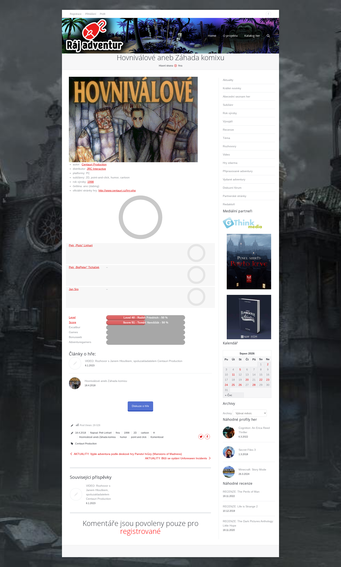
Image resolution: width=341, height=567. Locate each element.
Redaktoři (229, 204)
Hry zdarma (230, 162)
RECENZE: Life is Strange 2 (240, 506)
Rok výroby (230, 113)
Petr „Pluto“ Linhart (81, 245)
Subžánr (228, 104)
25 (233, 384)
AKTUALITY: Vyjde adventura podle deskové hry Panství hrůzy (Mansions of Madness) (128, 453)
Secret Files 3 (247, 449)
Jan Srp (74, 289)
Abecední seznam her (236, 96)
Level (72, 317)
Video (226, 154)
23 (267, 379)
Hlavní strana (166, 65)
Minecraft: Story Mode (252, 469)
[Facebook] (268, 14)
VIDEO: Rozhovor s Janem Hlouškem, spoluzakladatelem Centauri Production (133, 361)
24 (226, 384)
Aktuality (228, 80)
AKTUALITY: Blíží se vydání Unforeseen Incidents (176, 458)
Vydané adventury (234, 179)
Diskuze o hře (140, 406)
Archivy (227, 413)
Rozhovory (229, 146)
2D (135, 432)
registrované (140, 531)
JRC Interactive (96, 168)
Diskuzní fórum (232, 187)
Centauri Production (94, 164)
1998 (90, 181)
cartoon (145, 432)
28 (254, 384)
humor (123, 437)
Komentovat (157, 437)
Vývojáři (228, 121)
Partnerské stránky (234, 196)
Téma (226, 138)
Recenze (228, 129)
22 (260, 379)
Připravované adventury (238, 171)
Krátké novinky (232, 88)
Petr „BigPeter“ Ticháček (84, 267)
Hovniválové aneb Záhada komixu (106, 380)
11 (233, 374)
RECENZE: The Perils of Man (241, 491)
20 (247, 379)
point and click (138, 437)
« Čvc (228, 395)
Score (72, 322)
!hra (180, 65)
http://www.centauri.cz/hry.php (117, 190)
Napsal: (100, 432)
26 (240, 384)
